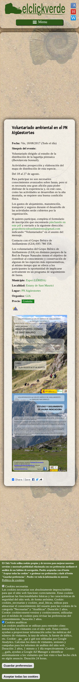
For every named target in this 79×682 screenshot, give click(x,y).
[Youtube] (73, 11)
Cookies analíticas (16, 622)
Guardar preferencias (18, 665)
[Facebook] (73, 5)
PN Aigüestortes (31, 290)
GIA (28, 295)
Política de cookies (13, 580)
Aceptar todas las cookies (21, 676)
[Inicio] (35, 17)
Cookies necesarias (16, 586)
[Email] (73, 17)
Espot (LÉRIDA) (36, 280)
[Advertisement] (39, 75)
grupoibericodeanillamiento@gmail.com (36, 228)
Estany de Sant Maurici (40, 285)
